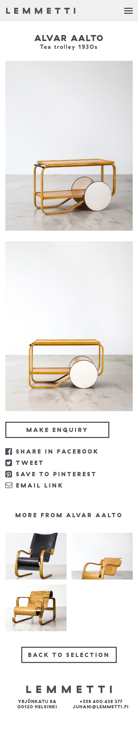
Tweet (30, 462)
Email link (40, 485)
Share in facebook (57, 451)
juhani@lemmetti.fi (101, 706)
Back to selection (69, 654)
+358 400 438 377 (101, 701)
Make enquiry (57, 429)
